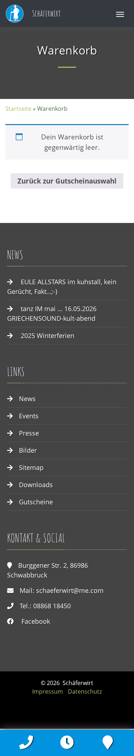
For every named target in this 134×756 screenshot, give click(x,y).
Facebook (35, 621)
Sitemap (31, 467)
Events (29, 416)
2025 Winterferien (47, 335)
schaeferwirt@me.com (70, 590)
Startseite (18, 109)
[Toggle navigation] (120, 13)
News (27, 398)
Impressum (47, 691)
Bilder (28, 450)
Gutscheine (36, 502)
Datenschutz (85, 691)
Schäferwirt (46, 13)
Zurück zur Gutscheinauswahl (67, 181)
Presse (29, 433)
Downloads (36, 484)
